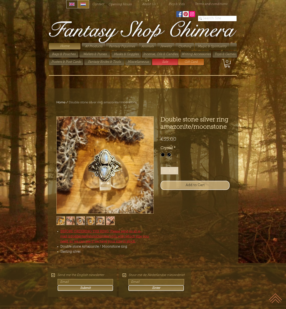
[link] (227, 63)
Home (60, 102)
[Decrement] (164, 170)
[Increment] (175, 170)
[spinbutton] (169, 170)
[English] (72, 4)
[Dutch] (83, 4)
